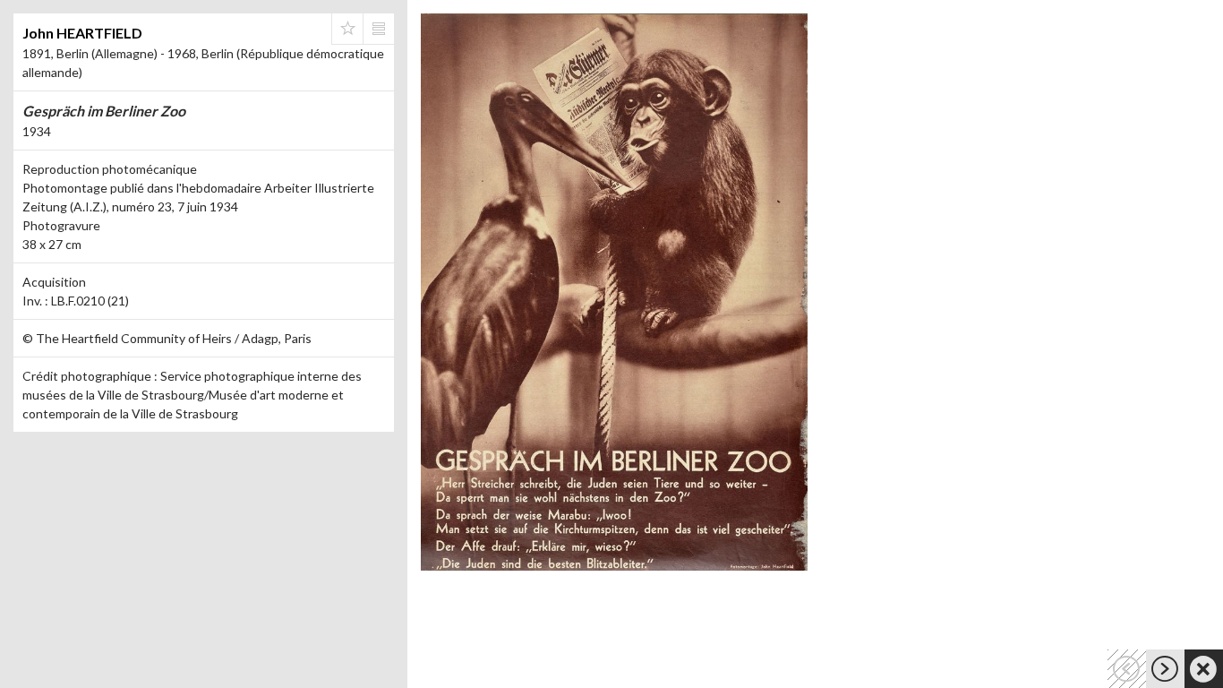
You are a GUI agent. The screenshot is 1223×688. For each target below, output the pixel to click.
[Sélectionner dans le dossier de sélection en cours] (347, 28)
